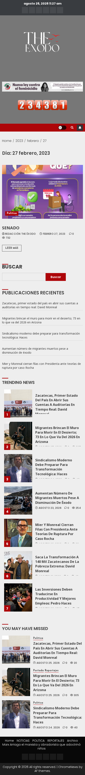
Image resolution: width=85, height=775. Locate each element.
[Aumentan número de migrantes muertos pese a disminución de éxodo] (18, 500)
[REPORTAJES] (46, 10)
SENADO (10, 228)
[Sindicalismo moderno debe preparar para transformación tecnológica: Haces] (18, 468)
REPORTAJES (55, 741)
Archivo (72, 741)
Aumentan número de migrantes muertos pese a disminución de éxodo (35, 350)
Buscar (12, 266)
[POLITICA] (39, 10)
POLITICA (38, 741)
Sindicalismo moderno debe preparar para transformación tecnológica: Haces (41, 335)
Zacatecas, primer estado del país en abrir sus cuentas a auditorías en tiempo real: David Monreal (40, 305)
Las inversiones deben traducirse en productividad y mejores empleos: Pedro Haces (55, 596)
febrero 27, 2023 (54, 234)
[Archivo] (53, 10)
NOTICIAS (23, 741)
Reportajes (52, 670)
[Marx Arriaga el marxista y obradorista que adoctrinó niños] (60, 10)
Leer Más (11, 248)
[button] (72, 128)
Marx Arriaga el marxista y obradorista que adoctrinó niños (41, 746)
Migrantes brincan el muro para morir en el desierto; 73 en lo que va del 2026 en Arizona (41, 320)
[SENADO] (42, 192)
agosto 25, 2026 (48, 663)
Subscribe (80, 128)
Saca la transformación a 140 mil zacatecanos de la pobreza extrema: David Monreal (57, 564)
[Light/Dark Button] (62, 128)
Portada (38, 670)
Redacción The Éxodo (20, 234)
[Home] (25, 10)
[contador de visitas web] (42, 105)
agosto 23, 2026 (50, 508)
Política (12, 213)
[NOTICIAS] (32, 10)
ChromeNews (68, 767)
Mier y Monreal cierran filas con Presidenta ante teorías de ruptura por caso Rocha (41, 366)
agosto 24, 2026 (48, 727)
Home (9, 741)
